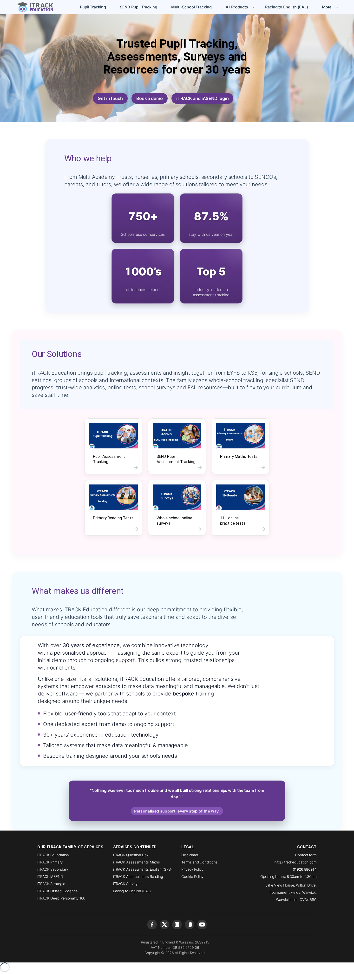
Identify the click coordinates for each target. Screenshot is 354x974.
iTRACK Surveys (126, 883)
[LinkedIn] (177, 924)
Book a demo (149, 98)
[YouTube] (202, 924)
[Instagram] (189, 924)
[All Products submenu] (254, 7)
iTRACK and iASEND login (202, 98)
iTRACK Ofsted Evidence (57, 891)
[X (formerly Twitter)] (164, 924)
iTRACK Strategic (51, 883)
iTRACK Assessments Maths (136, 862)
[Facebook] (152, 924)
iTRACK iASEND (50, 876)
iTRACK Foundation (53, 855)
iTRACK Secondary (52, 869)
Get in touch (110, 98)
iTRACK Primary (50, 862)
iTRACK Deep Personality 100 (61, 898)
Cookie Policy (192, 876)
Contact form (306, 855)
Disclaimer (189, 855)
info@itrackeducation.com (295, 862)
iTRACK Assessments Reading (138, 876)
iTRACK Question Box (131, 855)
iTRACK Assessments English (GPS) (142, 869)
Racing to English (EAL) (132, 891)
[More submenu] (337, 7)
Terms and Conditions (199, 862)
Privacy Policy (192, 869)
